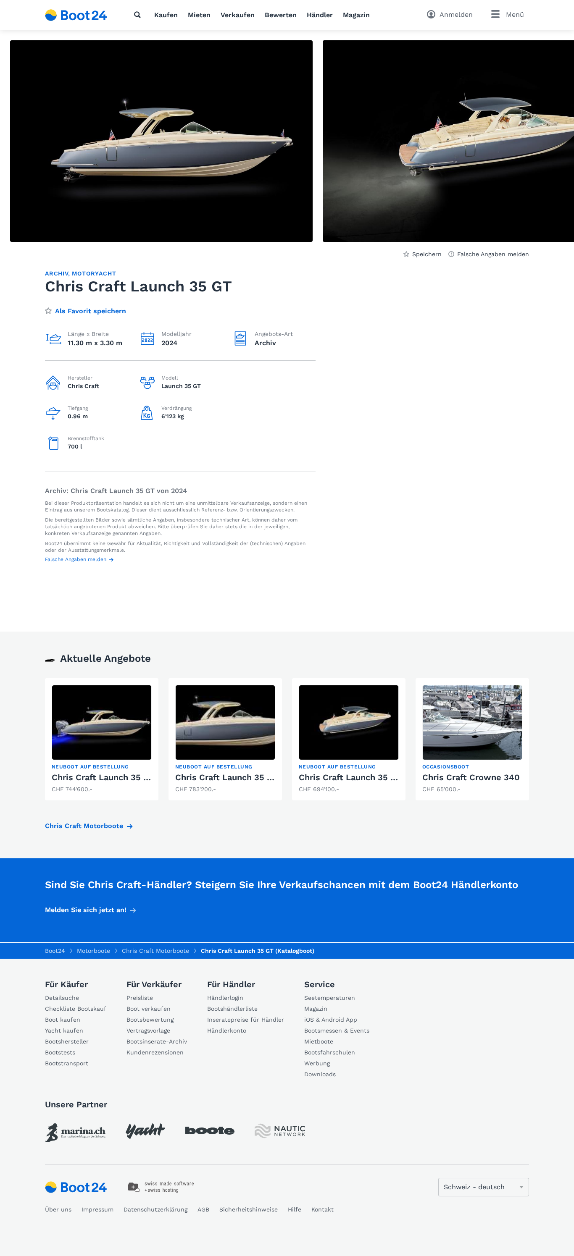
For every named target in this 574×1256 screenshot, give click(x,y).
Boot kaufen (62, 1019)
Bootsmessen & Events (336, 1030)
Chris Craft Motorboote (84, 826)
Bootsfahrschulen (329, 1052)
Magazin (356, 15)
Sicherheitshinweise (248, 1209)
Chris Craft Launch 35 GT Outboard (124, 777)
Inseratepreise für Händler (245, 1019)
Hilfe (294, 1209)
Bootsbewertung (150, 1019)
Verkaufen (238, 15)
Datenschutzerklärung (155, 1209)
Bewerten (281, 15)
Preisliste (139, 997)
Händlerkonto (226, 1030)
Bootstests (60, 1052)
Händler (320, 15)
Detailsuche (62, 997)
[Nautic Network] (280, 1131)
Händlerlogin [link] (225, 997)
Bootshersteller (67, 1041)
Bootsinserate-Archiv (156, 1041)
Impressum (97, 1209)
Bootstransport (66, 1063)
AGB (203, 1209)
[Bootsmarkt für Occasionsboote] (76, 15)
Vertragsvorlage (148, 1030)
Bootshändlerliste (232, 1008)
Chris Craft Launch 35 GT (350, 777)
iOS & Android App (330, 1019)
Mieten (199, 15)
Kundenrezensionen (155, 1052)
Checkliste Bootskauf (75, 1008)
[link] (101, 739)
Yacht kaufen (64, 1030)
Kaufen (166, 15)
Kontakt (322, 1209)
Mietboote (318, 1041)
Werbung (317, 1063)
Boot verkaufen (148, 1008)
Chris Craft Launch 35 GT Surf (236, 777)
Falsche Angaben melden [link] (493, 254)
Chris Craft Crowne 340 (471, 777)
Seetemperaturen (329, 997)
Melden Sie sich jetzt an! (85, 910)
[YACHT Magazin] (145, 1131)
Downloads (320, 1074)
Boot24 (55, 950)
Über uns (58, 1209)
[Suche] (139, 14)
